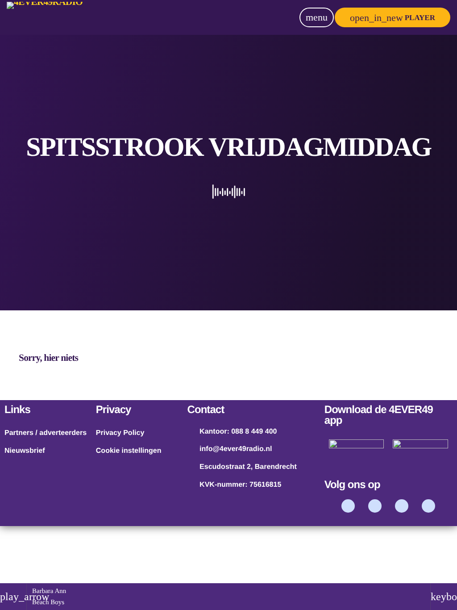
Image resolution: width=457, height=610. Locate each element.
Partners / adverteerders (45, 433)
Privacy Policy (120, 433)
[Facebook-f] (348, 506)
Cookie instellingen (129, 451)
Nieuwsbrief (24, 451)
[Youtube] (401, 506)
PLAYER (392, 17)
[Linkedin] (428, 506)
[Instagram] (375, 506)
